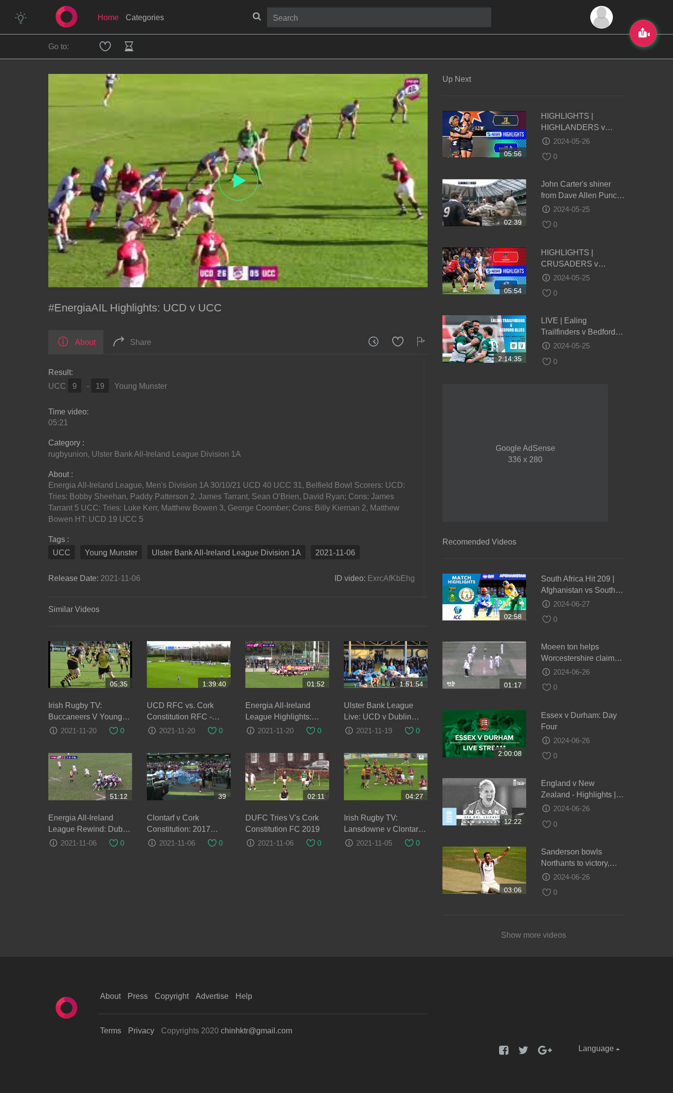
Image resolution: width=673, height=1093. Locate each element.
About (110, 996)
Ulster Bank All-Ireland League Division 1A (166, 454)
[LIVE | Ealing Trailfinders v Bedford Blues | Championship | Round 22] (484, 338)
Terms (110, 1030)
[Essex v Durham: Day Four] (484, 733)
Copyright (172, 996)
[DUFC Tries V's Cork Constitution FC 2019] (287, 776)
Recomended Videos (479, 542)
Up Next (456, 79)
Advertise (212, 996)
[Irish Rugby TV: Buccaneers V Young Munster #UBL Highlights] (90, 664)
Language (597, 1048)
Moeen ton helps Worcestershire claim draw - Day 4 (577, 658)
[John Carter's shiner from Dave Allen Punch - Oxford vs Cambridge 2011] (484, 202)
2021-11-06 (335, 552)
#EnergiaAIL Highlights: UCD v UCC (135, 308)
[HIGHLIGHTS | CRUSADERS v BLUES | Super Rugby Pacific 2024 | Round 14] (484, 270)
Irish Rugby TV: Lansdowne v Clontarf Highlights (382, 829)
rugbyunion (68, 454)
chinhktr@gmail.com (256, 1030)
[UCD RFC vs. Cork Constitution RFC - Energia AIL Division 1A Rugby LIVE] (189, 664)
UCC (61, 552)
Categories (145, 17)
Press (138, 996)
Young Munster (111, 552)
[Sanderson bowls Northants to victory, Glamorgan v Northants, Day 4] (484, 869)
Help (244, 996)
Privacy (141, 1030)
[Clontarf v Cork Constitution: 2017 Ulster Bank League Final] (189, 776)
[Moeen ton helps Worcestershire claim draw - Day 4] (484, 664)
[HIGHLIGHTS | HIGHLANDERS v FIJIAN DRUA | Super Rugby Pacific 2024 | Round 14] (484, 134)
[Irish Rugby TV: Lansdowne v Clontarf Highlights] (386, 776)
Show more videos (533, 935)
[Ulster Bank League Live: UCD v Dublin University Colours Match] (386, 664)
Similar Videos (74, 609)
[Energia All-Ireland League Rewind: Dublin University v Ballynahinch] (90, 776)
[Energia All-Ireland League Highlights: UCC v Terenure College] (287, 664)
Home (108, 17)
